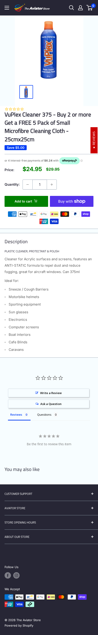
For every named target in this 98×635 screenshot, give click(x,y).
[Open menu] (7, 8)
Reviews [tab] (16, 414)
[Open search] (71, 7)
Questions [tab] (44, 414)
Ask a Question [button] (51, 404)
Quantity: (12, 184)
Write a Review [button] (51, 393)
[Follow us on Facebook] (8, 575)
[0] (90, 7)
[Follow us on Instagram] (16, 575)
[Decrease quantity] (27, 184)
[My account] (80, 7)
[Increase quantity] (52, 184)
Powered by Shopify (19, 625)
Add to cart (23, 201)
